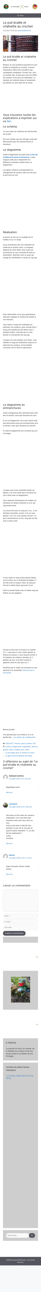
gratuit (5, 750)
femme (34, 747)
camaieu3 (13, 804)
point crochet (26, 743)
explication (26, 747)
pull (22, 750)
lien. (9, 121)
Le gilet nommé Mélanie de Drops (18, 756)
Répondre (9, 792)
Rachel (12, 855)
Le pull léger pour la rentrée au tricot (19, 753)
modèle (17, 750)
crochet (8, 747)
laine (11, 750)
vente (27, 750)
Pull (34, 743)
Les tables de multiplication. (24, 737)
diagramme (16, 747)
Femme (17, 743)
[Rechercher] (32, 1235)
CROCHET (9, 743)
